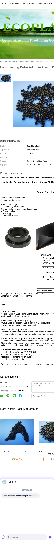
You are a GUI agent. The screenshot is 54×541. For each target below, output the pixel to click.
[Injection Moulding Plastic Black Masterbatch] (17, 432)
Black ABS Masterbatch (44, 364)
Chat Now (18, 459)
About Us (14, 3)
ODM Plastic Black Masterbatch (18, 364)
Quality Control (45, 3)
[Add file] (3, 537)
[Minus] (50, 482)
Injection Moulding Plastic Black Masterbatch (17, 452)
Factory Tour (28, 3)
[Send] (50, 537)
